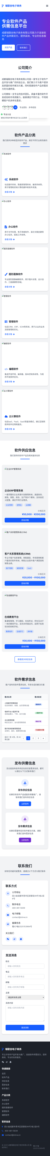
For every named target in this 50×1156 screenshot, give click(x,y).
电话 (7, 972)
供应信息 (5, 1081)
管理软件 (5, 1111)
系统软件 (5, 1100)
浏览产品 (8, 47)
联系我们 (23, 47)
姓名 (7, 961)
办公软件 (5, 1104)
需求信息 (5, 1085)
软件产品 (5, 1077)
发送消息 (25, 1027)
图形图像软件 (7, 1107)
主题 (7, 993)
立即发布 (25, 804)
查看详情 (8, 192)
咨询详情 (25, 520)
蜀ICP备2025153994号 (22, 926)
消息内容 (9, 1003)
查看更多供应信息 (25, 659)
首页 (4, 1073)
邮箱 (7, 982)
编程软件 (5, 1115)
